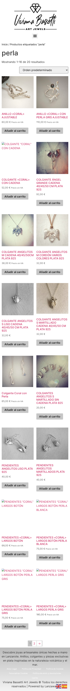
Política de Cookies (54, 669)
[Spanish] (64, 686)
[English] (59, 686)
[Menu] (35, 36)
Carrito (35, 678)
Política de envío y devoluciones (47, 673)
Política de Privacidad (31, 669)
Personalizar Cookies (18, 673)
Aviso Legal (12, 669)
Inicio (5, 44)
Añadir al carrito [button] (15, 130)
